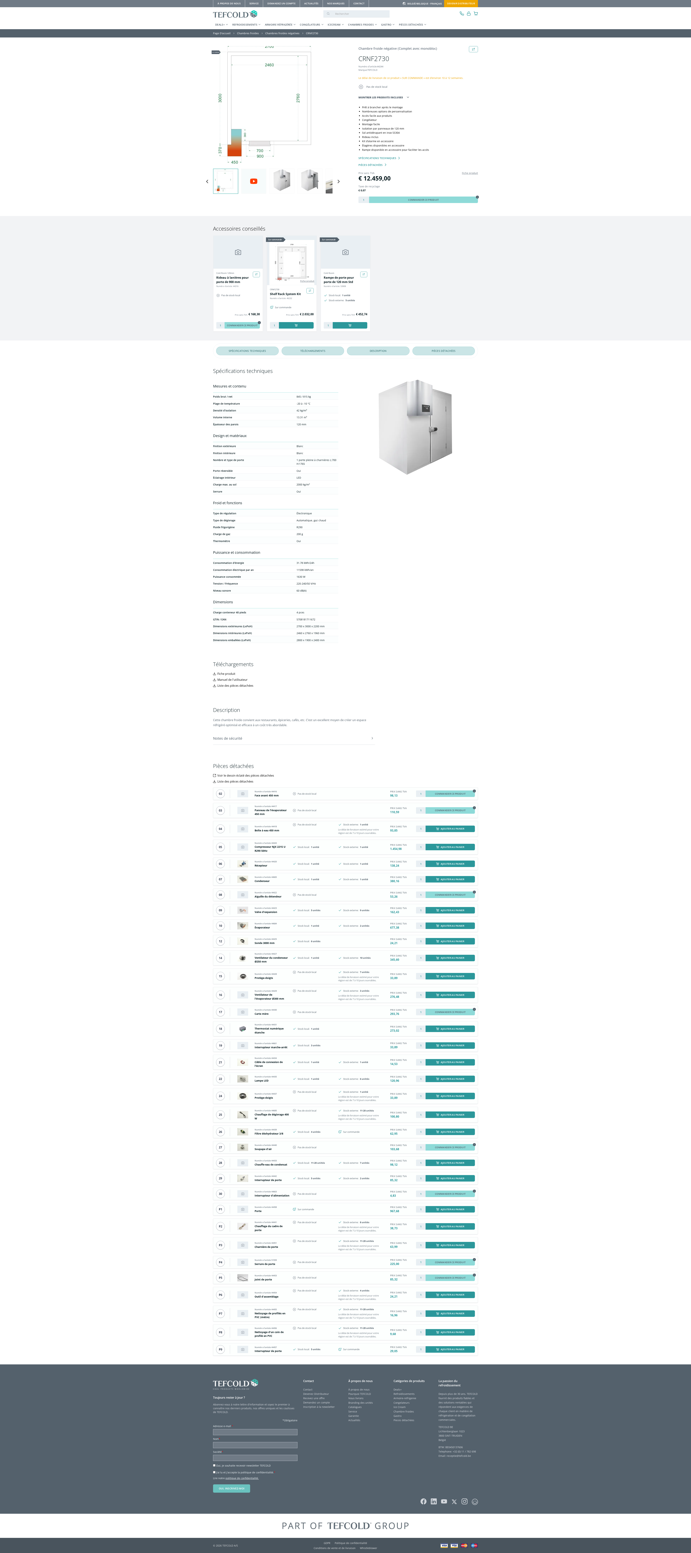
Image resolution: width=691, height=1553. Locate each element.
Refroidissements (245, 24)
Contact (307, 1389)
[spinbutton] (363, 200)
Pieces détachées (404, 1420)
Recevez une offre (314, 1398)
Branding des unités (360, 1402)
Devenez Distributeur (316, 1394)
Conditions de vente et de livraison (335, 1548)
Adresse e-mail (223, 1426)
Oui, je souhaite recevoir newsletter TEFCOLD (243, 1465)
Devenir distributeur (461, 3)
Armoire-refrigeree (405, 1398)
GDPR (327, 1543)
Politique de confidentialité (351, 1543)
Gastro (386, 24)
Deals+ (398, 1389)
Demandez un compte (316, 1402)
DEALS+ (220, 24)
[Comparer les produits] (256, 274)
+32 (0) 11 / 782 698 (464, 1451)
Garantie (353, 1416)
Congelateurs (402, 1402)
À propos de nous (359, 1389)
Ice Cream (400, 1407)
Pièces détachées (411, 24)
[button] (225, 181)
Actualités (354, 1420)
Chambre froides (404, 1411)
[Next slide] (338, 181)
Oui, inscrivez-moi (231, 1488)
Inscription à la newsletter (319, 1407)
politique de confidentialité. (242, 1478)
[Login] (469, 14)
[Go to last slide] (207, 181)
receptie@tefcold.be (459, 1456)
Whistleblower (368, 1548)
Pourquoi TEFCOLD (359, 1394)
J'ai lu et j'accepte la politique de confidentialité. (245, 1472)
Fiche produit (470, 173)
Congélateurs (310, 24)
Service (353, 1411)
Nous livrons (355, 1398)
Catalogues (355, 1407)
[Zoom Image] (273, 106)
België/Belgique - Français (424, 3)
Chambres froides (361, 24)
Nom (216, 1439)
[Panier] (476, 14)
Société (218, 1452)
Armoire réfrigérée (278, 24)
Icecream (334, 24)
